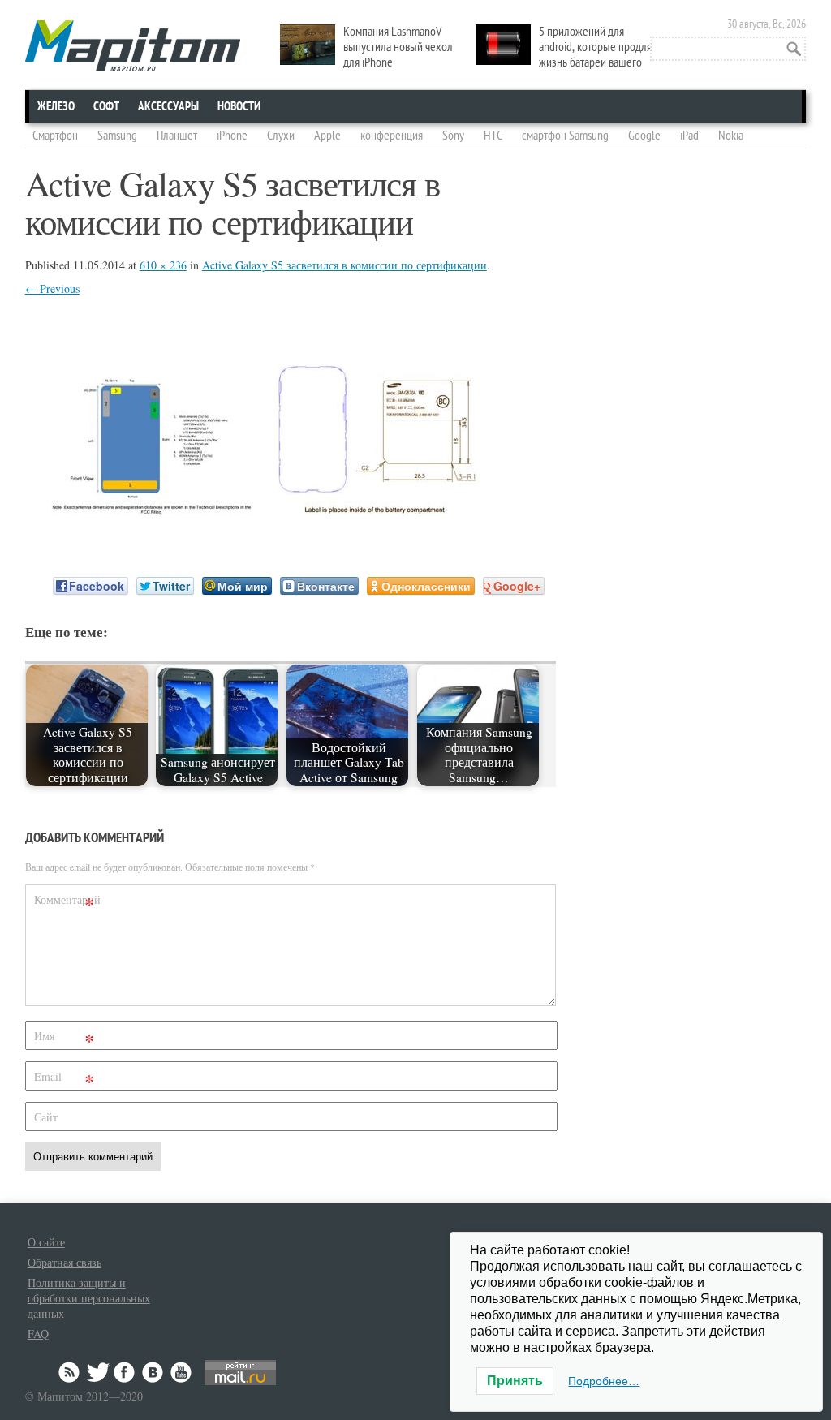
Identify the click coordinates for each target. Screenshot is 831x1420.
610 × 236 (163, 265)
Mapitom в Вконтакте (153, 1372)
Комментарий (66, 902)
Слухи (281, 135)
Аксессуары (168, 106)
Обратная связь (64, 1262)
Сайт (46, 1117)
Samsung (117, 135)
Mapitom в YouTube (181, 1372)
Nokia (730, 135)
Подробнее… (603, 1381)
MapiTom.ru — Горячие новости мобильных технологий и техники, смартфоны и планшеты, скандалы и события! (132, 45)
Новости (238, 106)
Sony (453, 135)
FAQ (38, 1333)
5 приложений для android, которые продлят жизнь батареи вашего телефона (566, 54)
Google (644, 135)
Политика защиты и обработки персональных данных (89, 1298)
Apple (327, 135)
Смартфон (55, 135)
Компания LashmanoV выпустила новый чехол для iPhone (398, 47)
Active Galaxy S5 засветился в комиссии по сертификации (344, 265)
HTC (493, 135)
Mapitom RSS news (70, 1372)
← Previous (52, 288)
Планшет (177, 135)
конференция (391, 135)
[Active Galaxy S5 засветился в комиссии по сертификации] (272, 532)
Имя (64, 1039)
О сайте (46, 1242)
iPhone (232, 135)
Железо (56, 106)
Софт (106, 106)
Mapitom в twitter (98, 1372)
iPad (689, 135)
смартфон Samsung (565, 135)
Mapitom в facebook (126, 1372)
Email (64, 1079)
